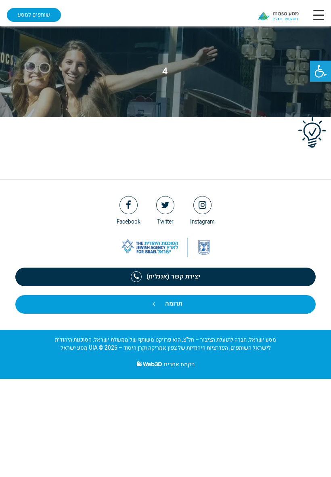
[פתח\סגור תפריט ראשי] (318, 15)
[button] (320, 71)
